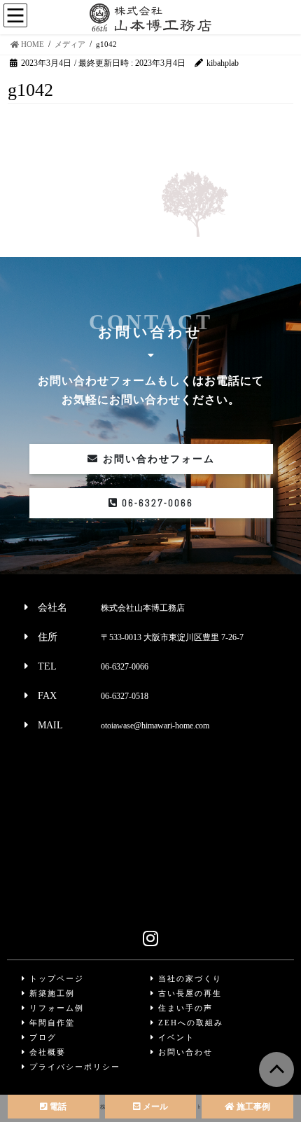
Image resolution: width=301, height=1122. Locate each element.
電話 (57, 1106)
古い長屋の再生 (188, 993)
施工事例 (252, 1106)
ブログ (41, 1037)
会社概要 (46, 1052)
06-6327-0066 (155, 503)
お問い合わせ (184, 1052)
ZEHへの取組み (189, 1022)
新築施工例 (50, 993)
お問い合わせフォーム (157, 459)
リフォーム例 (55, 1008)
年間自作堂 (50, 1022)
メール (154, 1106)
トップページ (55, 978)
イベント (175, 1037)
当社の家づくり (188, 978)
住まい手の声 (184, 1008)
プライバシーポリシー (73, 1066)
